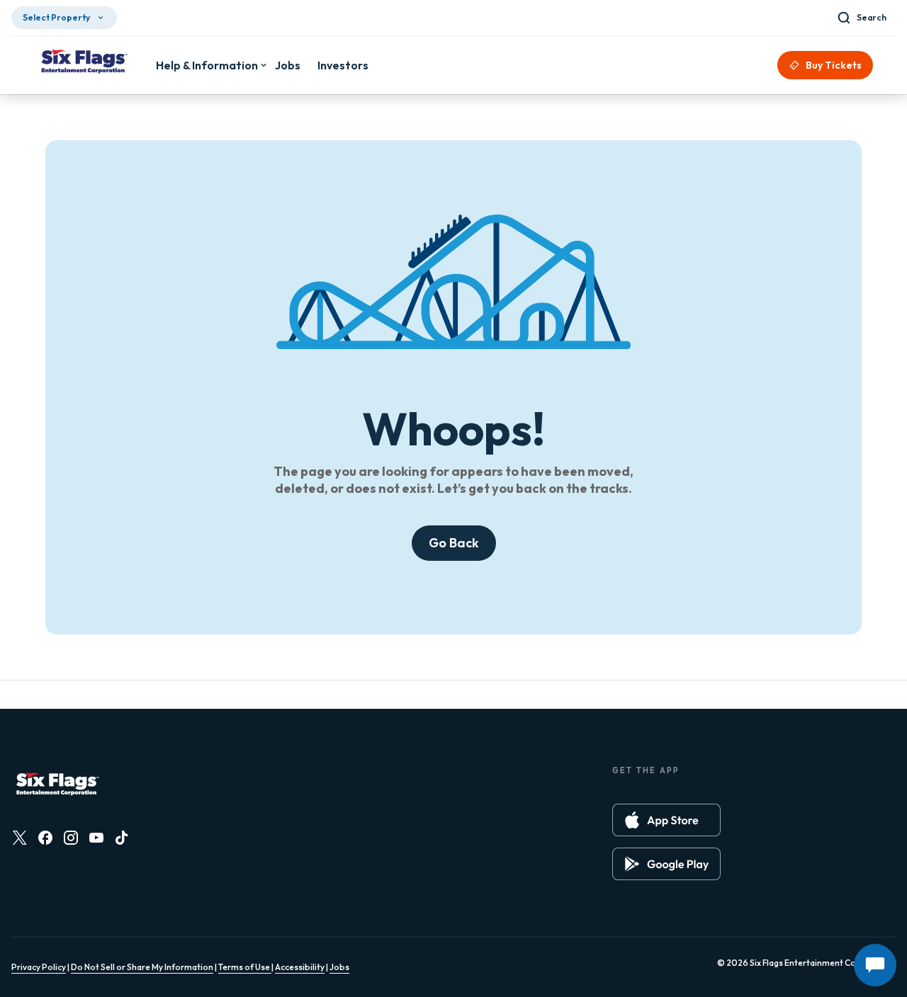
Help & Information (207, 65)
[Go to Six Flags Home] (83, 63)
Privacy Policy (38, 967)
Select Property (56, 17)
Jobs (339, 967)
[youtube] (96, 837)
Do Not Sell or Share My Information (142, 967)
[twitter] (19, 837)
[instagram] (70, 837)
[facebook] (45, 837)
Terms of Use (244, 967)
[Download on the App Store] (666, 820)
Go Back (454, 543)
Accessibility (300, 967)
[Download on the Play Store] (666, 864)
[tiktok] (121, 837)
